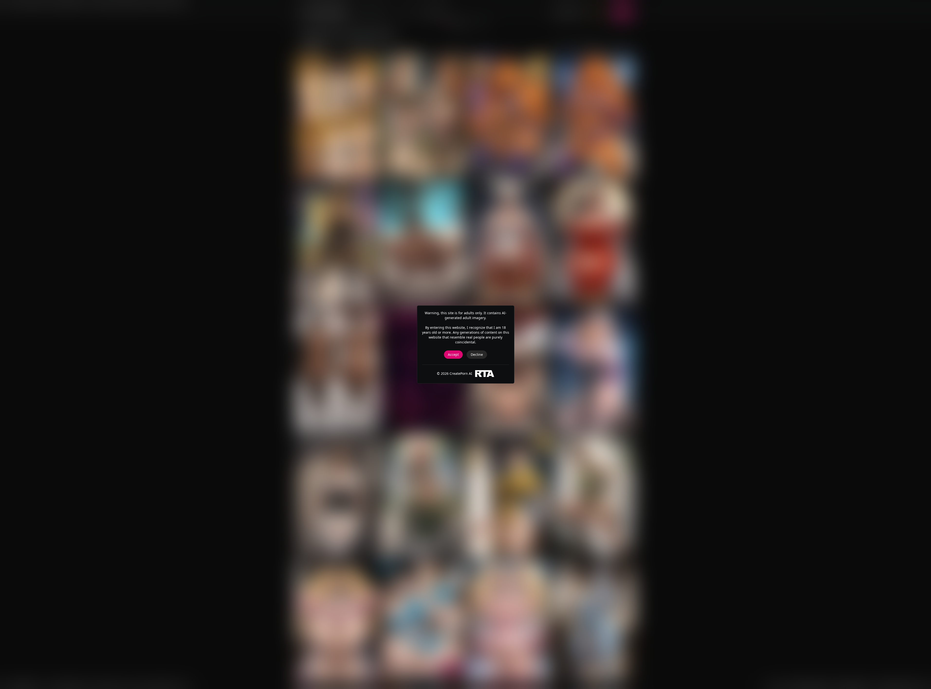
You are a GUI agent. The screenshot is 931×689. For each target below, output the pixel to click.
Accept (453, 354)
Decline (477, 354)
